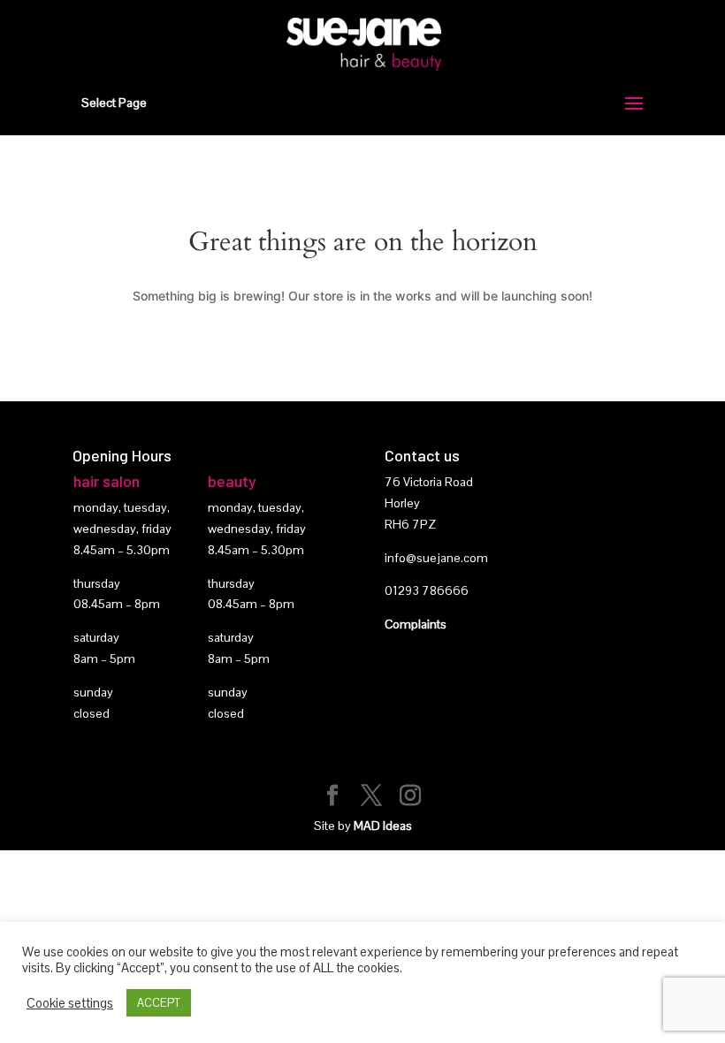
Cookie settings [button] (70, 1003)
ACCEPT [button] (158, 1002)
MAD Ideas (383, 826)
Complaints (415, 624)
